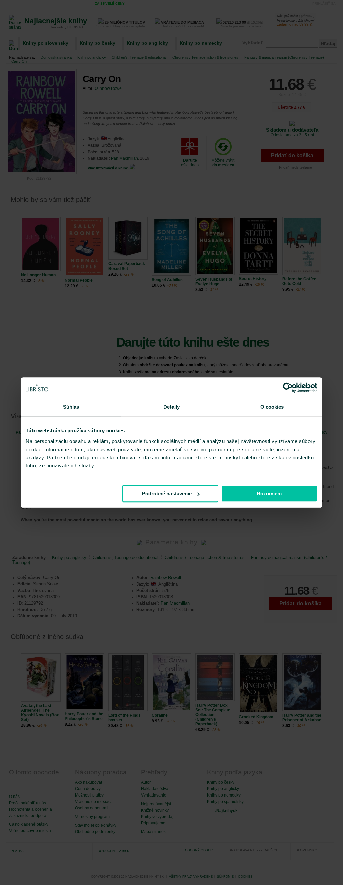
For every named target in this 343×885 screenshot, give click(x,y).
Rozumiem (269, 493)
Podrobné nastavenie (167, 493)
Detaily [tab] (171, 407)
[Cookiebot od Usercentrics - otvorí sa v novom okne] (288, 387)
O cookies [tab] (272, 407)
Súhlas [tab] (71, 407)
